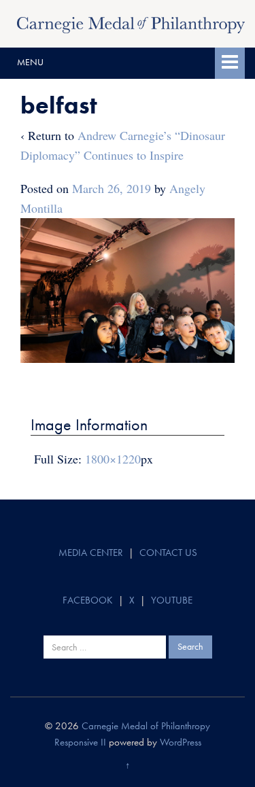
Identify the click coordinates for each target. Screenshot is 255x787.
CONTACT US (168, 552)
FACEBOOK (88, 600)
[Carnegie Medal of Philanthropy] (131, 23)
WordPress (180, 742)
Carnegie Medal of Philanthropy (146, 726)
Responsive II (80, 742)
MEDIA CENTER (90, 552)
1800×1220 (113, 459)
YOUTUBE (171, 600)
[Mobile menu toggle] (230, 63)
